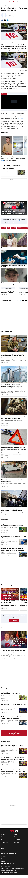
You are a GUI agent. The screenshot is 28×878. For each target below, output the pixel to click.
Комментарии (7, 300)
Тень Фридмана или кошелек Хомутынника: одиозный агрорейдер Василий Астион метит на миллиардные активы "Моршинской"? (13, 759)
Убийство (14, 227)
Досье (2, 839)
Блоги (15, 837)
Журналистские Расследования (8, 853)
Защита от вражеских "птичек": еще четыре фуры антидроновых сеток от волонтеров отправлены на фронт (10, 604)
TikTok (12, 222)
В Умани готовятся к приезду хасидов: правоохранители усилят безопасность (11, 509)
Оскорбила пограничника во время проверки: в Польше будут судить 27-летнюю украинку (13, 537)
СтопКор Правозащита (6, 851)
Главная (3, 5)
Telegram (13, 220)
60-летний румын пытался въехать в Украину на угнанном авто (13, 480)
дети (9, 227)
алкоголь (4, 227)
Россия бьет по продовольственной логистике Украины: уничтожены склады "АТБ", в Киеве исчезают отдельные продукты (13, 706)
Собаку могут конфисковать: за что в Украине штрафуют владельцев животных (13, 692)
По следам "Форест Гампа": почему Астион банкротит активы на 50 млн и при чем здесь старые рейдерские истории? (13, 746)
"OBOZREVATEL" (21, 118)
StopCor (9, 14)
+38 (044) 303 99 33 (14, 734)
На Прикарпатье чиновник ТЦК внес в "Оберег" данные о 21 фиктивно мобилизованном (11, 718)
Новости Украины (9, 5)
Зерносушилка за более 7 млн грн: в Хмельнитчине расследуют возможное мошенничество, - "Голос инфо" (11, 386)
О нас (2, 848)
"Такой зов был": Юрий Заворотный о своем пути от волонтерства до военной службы (13, 651)
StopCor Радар (4, 842)
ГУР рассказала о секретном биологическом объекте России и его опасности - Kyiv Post (13, 354)
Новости (3, 837)
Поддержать (15, 620)
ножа (2, 160)
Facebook (18, 220)
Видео (15, 834)
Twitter (4, 222)
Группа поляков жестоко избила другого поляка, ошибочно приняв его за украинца (12, 549)
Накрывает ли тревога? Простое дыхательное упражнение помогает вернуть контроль (13, 524)
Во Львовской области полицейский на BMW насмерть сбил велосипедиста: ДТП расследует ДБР (13, 449)
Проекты (3, 834)
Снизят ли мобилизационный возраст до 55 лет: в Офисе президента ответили (13, 417)
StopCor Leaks (5, 741)
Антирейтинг (17, 842)
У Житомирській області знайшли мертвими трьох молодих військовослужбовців (12, 166)
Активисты (3, 856)
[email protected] (13, 872)
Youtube (21, 220)
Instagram (8, 222)
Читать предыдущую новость (8, 288)
